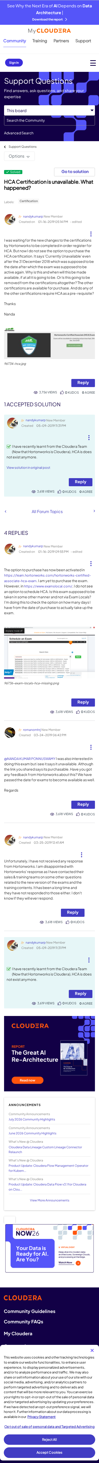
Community (14, 40)
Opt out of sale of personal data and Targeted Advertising (49, 1427)
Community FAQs (23, 1321)
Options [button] (16, 156)
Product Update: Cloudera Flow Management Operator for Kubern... (48, 1168)
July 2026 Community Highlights (32, 1119)
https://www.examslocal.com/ (48, 586)
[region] (49, 1402)
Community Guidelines (29, 1311)
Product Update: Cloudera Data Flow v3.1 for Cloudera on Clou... (47, 1186)
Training (39, 40)
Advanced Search (19, 133)
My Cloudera (18, 1333)
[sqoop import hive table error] (94, 511)
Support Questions (23, 147)
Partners (61, 40)
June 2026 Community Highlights (32, 1133)
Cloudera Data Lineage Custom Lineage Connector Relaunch (45, 1149)
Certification (29, 201)
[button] (91, 232)
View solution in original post (28, 467)
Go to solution (75, 171)
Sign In (14, 63)
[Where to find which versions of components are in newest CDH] (5, 511)
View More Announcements (49, 1200)
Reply (83, 382)
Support (83, 40)
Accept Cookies (50, 1452)
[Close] (92, 1350)
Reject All (49, 1439)
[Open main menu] (93, 62)
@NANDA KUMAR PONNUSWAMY (29, 759)
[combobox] (49, 120)
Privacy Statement (41, 1417)
